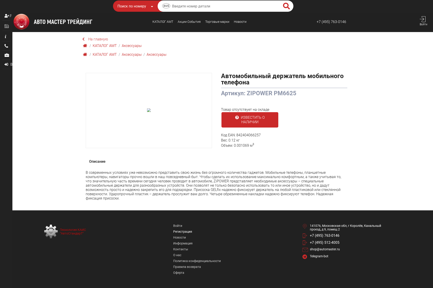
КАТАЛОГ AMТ (162, 21)
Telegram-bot (319, 256)
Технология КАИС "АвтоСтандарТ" (73, 231)
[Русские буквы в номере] (166, 6)
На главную (98, 39)
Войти (177, 226)
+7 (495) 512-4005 (324, 242)
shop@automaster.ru (325, 249)
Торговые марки (217, 21)
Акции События (189, 21)
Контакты (180, 249)
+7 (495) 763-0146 (331, 22)
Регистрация (11, 16)
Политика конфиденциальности (197, 261)
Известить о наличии (252, 119)
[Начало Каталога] (85, 46)
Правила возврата (187, 267)
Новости (240, 21)
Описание (97, 161)
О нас (177, 255)
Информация (183, 243)
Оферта (178, 272)
